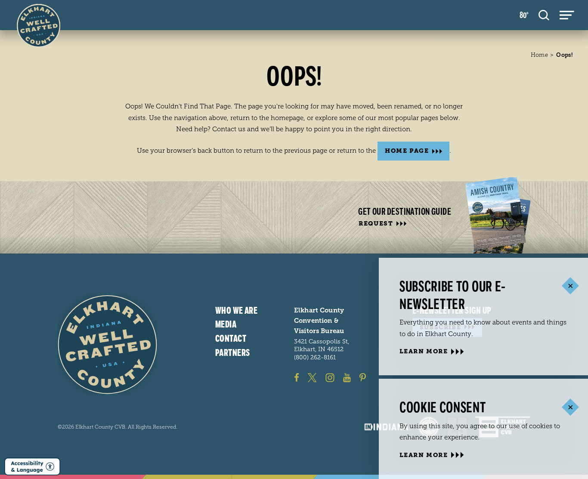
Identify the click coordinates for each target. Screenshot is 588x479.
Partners (232, 353)
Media (225, 324)
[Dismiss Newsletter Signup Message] (570, 286)
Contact (230, 339)
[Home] (107, 344)
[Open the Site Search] (543, 15)
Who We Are (236, 311)
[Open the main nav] (567, 15)
